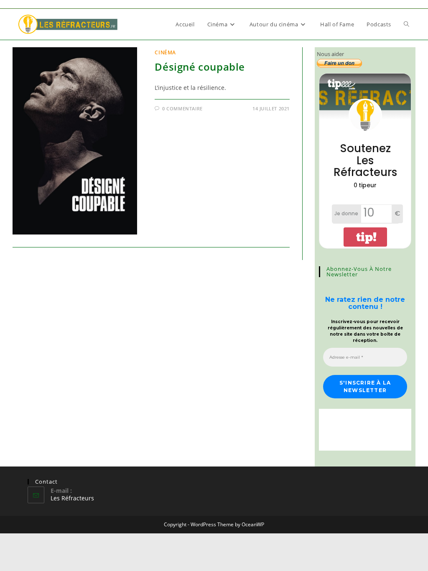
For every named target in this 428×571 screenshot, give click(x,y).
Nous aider (330, 54)
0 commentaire (182, 108)
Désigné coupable (200, 67)
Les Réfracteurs (72, 498)
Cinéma (165, 52)
